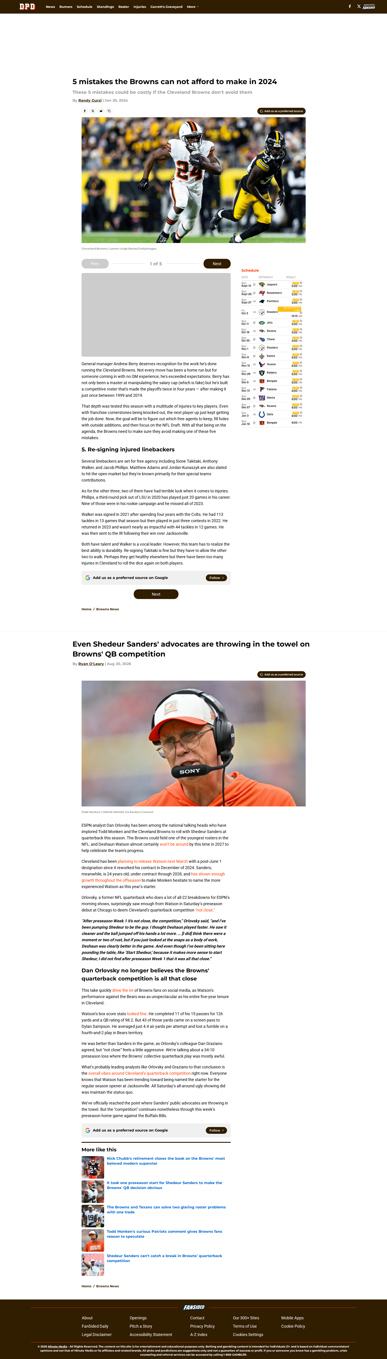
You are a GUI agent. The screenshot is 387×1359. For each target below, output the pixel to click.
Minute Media (57, 1346)
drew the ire (123, 990)
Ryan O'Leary (91, 664)
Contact (197, 1317)
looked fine (136, 1013)
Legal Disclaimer (97, 1334)
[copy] (109, 111)
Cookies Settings (248, 1334)
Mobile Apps (292, 1317)
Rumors (65, 7)
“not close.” (205, 910)
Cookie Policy (293, 1326)
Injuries (140, 7)
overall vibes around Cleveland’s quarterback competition (139, 1073)
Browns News (107, 609)
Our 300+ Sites (246, 1317)
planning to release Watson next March (153, 861)
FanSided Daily (95, 1326)
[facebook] (350, 6)
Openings (138, 1317)
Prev (95, 263)
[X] (359, 6)
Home (86, 609)
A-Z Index (198, 1334)
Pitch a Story (141, 1326)
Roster (123, 7)
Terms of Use (245, 1326)
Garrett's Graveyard (166, 7)
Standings (105, 7)
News (50, 7)
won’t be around (174, 844)
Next (217, 263)
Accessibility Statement (151, 1334)
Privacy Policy (202, 1326)
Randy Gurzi (90, 100)
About (87, 1317)
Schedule (84, 7)
